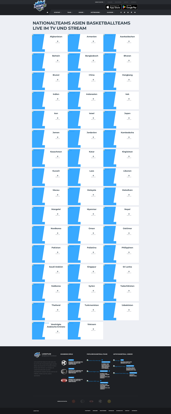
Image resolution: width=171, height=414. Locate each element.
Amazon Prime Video (133, 375)
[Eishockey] (82, 401)
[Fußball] (100, 401)
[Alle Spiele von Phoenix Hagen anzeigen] (93, 371)
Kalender (110, 12)
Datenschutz (119, 410)
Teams (69, 12)
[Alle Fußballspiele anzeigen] (64, 362)
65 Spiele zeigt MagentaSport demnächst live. (131, 369)
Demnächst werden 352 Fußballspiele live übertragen (75, 363)
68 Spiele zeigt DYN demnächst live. (126, 362)
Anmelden (109, 2)
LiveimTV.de (36, 410)
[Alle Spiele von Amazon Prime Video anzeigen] (121, 373)
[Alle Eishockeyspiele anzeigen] (64, 371)
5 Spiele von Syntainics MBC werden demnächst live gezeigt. (105, 387)
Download (111, 410)
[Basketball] (73, 401)
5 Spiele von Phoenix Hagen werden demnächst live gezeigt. (105, 375)
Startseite (87, 410)
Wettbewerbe (95, 12)
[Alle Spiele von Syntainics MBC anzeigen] (93, 381)
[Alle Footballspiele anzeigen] (64, 380)
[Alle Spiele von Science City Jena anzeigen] (94, 360)
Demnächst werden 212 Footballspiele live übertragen (75, 380)
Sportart (57, 12)
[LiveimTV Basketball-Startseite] (47, 12)
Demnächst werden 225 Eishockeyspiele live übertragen (75, 371)
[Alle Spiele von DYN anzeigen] (116, 360)
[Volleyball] (109, 401)
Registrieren (118, 2)
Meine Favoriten (99, 2)
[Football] (91, 401)
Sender (81, 12)
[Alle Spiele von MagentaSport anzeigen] (119, 366)
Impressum (133, 2)
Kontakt (126, 2)
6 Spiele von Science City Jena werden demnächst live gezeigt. (106, 366)
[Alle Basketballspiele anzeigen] (102, 360)
